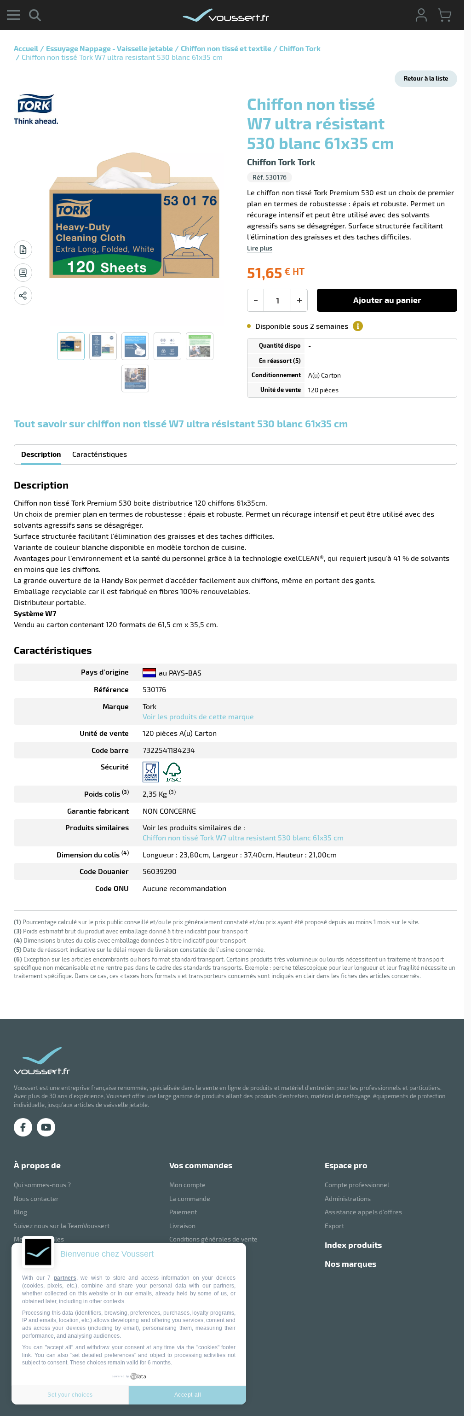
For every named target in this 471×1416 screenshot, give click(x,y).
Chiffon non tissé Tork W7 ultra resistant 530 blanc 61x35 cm (243, 837)
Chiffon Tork (300, 48)
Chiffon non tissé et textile (226, 48)
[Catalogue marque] (23, 272)
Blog (20, 1212)
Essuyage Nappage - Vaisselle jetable (109, 48)
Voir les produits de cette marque (198, 716)
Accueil (26, 48)
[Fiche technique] (23, 249)
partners (65, 1278)
